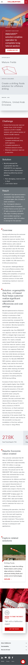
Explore (7, 579)
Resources (14, 27)
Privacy (7, 661)
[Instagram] (9, 657)
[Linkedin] (2, 657)
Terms (12, 661)
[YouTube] (5, 657)
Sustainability (5, 646)
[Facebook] (12, 657)
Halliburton (7, 27)
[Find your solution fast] (23, 661)
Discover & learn (5, 649)
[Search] (26, 2)
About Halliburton (6, 643)
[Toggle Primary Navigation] (2, 2)
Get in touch (14, 629)
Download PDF (12, 50)
